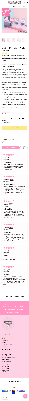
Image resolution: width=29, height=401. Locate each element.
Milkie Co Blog (5, 346)
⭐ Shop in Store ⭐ (7, 337)
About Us (4, 339)
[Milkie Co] (14, 2)
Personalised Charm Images (9, 363)
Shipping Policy (6, 370)
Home (5, 6)
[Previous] (10, 36)
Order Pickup (5, 372)
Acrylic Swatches (6, 361)
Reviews (4, 342)
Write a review (11, 147)
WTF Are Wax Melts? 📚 (8, 357)
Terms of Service (6, 373)
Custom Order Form (7, 344)
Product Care (5, 366)
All (9, 6)
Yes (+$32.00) (7, 122)
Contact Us (5, 340)
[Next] (18, 36)
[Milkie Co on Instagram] (6, 349)
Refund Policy (5, 368)
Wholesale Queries (7, 364)
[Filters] (22, 147)
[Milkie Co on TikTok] (9, 349)
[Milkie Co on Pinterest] (7, 349)
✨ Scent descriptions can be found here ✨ (14, 107)
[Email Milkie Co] (2, 349)
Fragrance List (5, 359)
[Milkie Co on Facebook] (4, 349)
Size (3, 111)
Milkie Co (7, 385)
